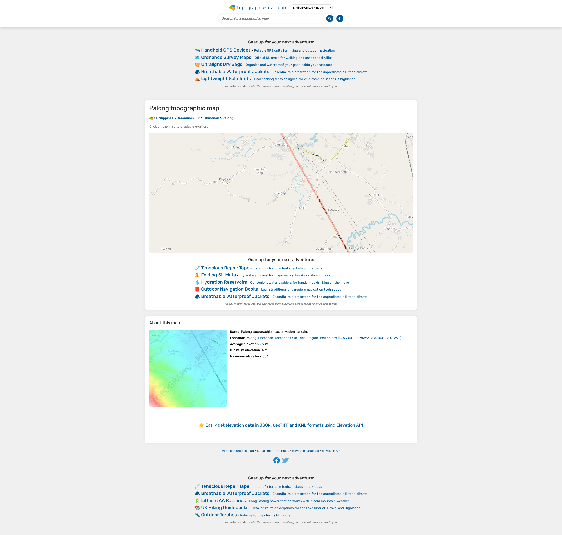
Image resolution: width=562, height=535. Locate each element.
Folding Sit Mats (218, 274)
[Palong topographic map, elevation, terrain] (188, 368)
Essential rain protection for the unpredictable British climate (320, 72)
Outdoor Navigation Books (229, 289)
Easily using (284, 425)
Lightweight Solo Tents (226, 78)
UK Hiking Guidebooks (225, 507)
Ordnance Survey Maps (226, 57)
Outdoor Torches (219, 514)
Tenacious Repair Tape (225, 267)
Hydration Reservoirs (224, 282)
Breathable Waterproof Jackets (235, 71)
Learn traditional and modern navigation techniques (301, 290)
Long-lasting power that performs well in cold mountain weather (299, 501)
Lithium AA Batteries (223, 500)
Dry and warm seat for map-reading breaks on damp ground (285, 275)
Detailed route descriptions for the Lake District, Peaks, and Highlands (306, 508)
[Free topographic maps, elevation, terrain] (151, 118)
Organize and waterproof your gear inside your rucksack (289, 65)
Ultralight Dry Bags (221, 64)
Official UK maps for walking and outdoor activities (294, 58)
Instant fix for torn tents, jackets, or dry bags (287, 268)
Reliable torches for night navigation (268, 515)
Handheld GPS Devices (226, 50)
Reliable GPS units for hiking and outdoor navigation (294, 50)
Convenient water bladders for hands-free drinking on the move (299, 283)
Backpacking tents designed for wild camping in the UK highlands (304, 79)
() (323, 338)
